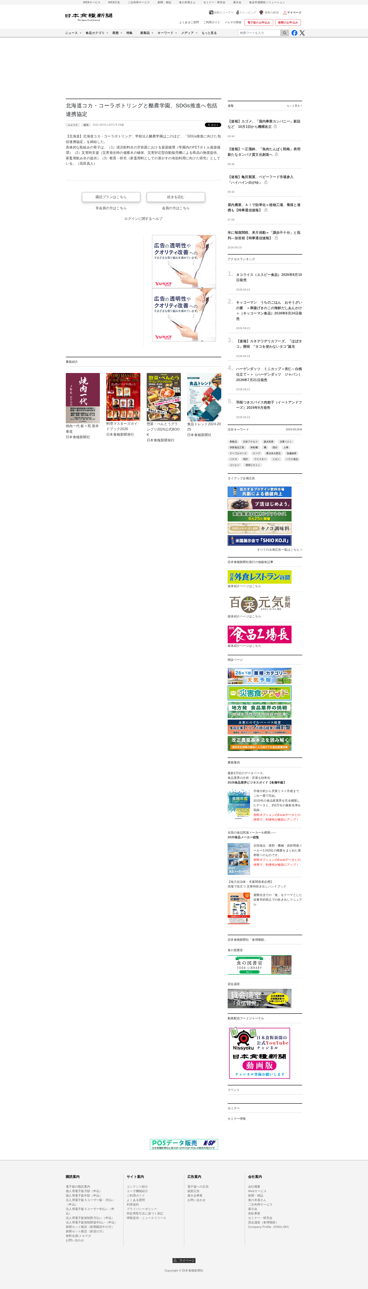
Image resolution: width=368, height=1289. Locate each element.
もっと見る (209, 33)
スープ (256, 453)
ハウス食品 (292, 459)
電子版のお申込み (258, 22)
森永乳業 (268, 441)
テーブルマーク (238, 453)
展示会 (237, 2)
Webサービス (257, 1191)
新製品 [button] (145, 33)
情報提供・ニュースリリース (146, 1218)
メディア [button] (187, 33)
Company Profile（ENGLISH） (269, 1227)
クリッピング (247, 12)
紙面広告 (193, 1191)
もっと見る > (294, 105)
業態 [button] (115, 33)
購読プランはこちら (111, 197)
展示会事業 (195, 1195)
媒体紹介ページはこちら (244, 586)
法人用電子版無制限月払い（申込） (90, 1218)
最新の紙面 (272, 12)
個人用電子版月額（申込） (84, 1191)
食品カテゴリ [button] (95, 33)
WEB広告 (114, 2)
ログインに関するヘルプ (143, 218)
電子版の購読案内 (78, 1186)
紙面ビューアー (224, 12)
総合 (86, 125)
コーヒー (234, 465)
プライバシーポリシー (142, 1209)
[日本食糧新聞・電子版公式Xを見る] (302, 33)
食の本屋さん (187, 2)
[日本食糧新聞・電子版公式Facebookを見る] (294, 33)
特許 (245, 459)
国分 (275, 447)
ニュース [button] (71, 33)
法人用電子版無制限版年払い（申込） (92, 1222)
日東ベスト (286, 441)
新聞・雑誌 (164, 2)
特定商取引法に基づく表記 (145, 1213)
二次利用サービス (139, 2)
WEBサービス (92, 2)
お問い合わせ (75, 1240)
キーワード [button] (166, 33)
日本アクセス (250, 441)
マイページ (186, 1260)
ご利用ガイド (211, 22)
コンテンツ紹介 (137, 1186)
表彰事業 (254, 1213)
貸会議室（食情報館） (263, 1222)
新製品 (233, 441)
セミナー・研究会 (214, 2)
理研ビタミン (253, 465)
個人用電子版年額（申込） (84, 1195)
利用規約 (133, 1204)
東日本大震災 (273, 453)
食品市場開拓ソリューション (267, 2)
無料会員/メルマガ (78, 1235)
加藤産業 (291, 453)
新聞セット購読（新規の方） (85, 1231)
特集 (129, 33)
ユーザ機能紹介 (137, 1191)
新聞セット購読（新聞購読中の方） (90, 1227)
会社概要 (254, 1186)
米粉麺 (254, 447)
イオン (276, 459)
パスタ (233, 459)
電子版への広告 (198, 1186)
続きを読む (175, 197)
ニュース (73, 125)
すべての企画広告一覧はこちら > (279, 549)
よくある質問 (136, 1200)
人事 (286, 447)
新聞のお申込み (288, 22)
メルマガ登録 (233, 22)
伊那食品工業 (237, 447)
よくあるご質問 (189, 22)
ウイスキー (260, 459)
